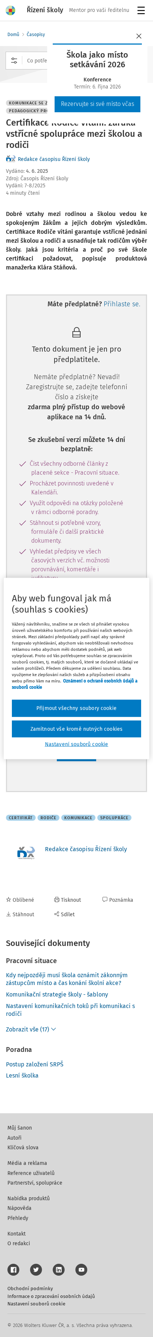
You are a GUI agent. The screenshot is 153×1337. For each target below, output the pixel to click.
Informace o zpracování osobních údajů (51, 1296)
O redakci (18, 1243)
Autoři (14, 1138)
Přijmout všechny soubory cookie (76, 708)
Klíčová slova (23, 1147)
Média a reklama (27, 1163)
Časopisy (36, 34)
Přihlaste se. (122, 304)
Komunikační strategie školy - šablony (57, 994)
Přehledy (17, 1218)
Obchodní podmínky (30, 1288)
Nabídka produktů (28, 1198)
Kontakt (16, 1234)
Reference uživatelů (31, 1173)
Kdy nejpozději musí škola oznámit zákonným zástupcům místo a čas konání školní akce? (67, 979)
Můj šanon (19, 1128)
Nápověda (19, 1208)
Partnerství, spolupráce (34, 1183)
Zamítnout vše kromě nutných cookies (76, 729)
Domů (13, 34)
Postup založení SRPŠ (35, 1064)
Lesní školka (22, 1075)
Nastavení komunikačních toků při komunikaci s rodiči (70, 1009)
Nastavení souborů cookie (36, 1304)
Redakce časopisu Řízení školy (54, 159)
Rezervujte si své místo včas (97, 103)
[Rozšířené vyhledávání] (14, 60)
